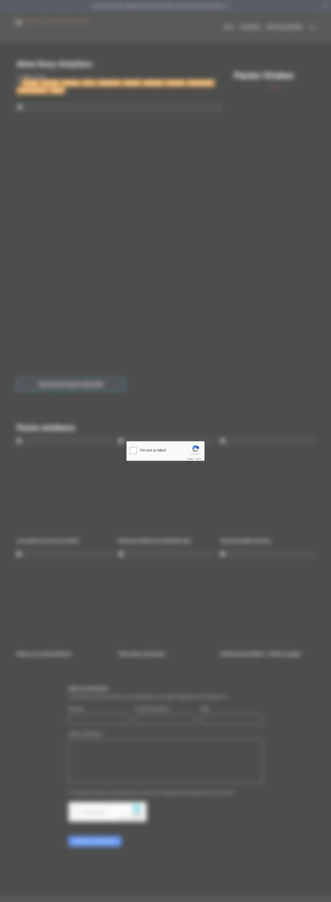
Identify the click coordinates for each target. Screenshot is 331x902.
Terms (198, 459)
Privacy (190, 459)
